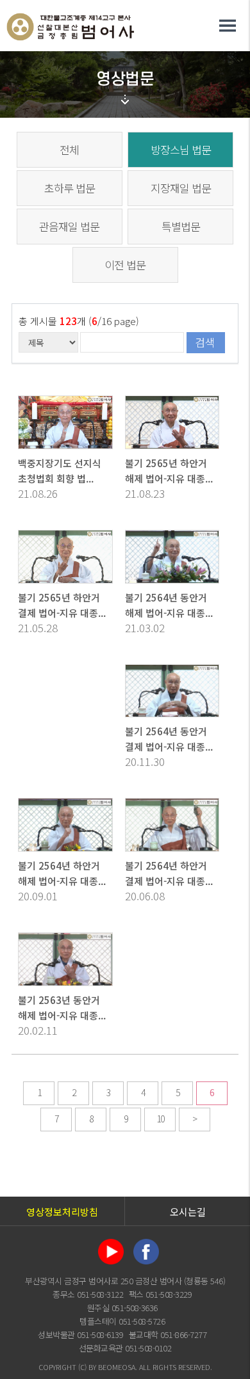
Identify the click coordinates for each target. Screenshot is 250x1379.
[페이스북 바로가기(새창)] (146, 1249)
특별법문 (181, 226)
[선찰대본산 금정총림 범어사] (70, 25)
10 (160, 1118)
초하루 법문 (69, 188)
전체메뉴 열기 (228, 26)
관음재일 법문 (69, 226)
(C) (82, 1367)
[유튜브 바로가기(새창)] (111, 1249)
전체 (69, 149)
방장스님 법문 (181, 149)
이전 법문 (125, 265)
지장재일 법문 (181, 188)
